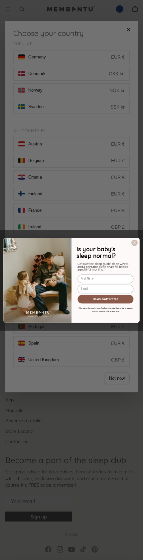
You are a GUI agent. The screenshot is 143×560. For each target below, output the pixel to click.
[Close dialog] (134, 242)
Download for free (105, 299)
